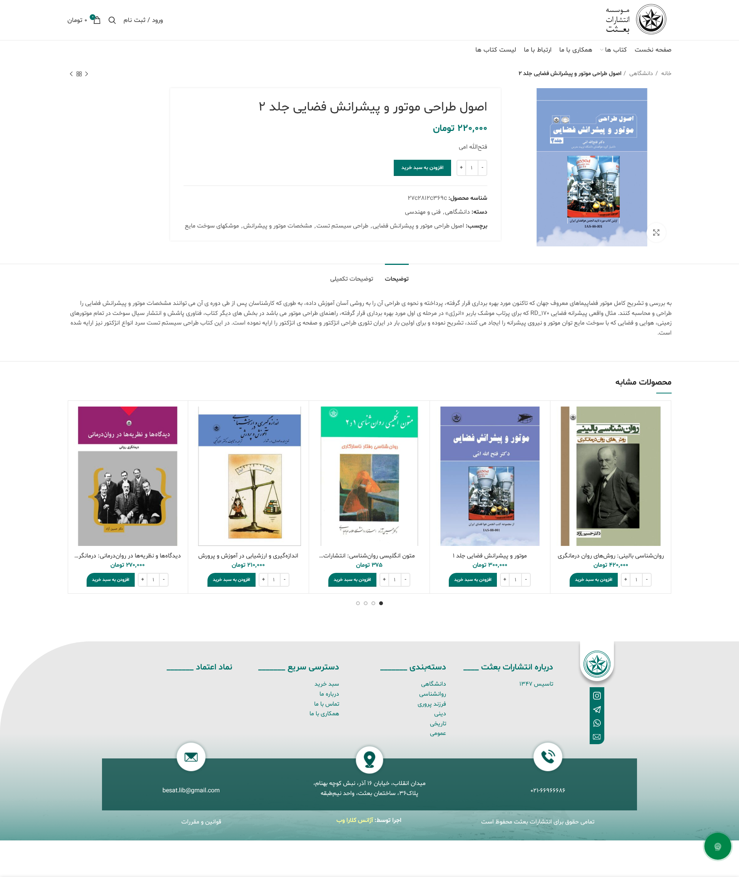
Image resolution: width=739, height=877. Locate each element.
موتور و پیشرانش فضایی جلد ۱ (490, 556)
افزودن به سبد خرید (422, 167)
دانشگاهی (640, 74)
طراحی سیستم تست (342, 226)
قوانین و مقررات (201, 822)
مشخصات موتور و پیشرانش (277, 226)
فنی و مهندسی (423, 212)
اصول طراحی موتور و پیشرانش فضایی (418, 226)
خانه (666, 74)
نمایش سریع (562, 419)
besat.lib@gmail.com (191, 791)
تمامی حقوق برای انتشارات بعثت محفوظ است (537, 822)
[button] (594, 580)
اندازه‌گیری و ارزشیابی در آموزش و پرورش (248, 556)
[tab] (397, 275)
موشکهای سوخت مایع (212, 226)
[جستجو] (112, 20)
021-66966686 (547, 791)
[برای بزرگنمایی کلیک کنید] (656, 232)
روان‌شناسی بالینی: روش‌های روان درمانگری (611, 556)
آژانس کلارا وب (354, 820)
